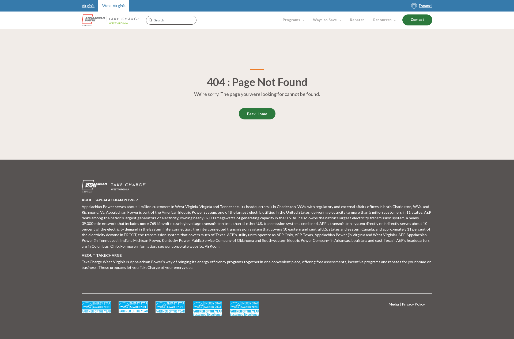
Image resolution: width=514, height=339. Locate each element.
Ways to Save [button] (325, 19)
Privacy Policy (413, 304)
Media (394, 304)
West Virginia (114, 5)
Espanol (425, 5)
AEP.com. (212, 246)
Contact (417, 20)
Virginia (88, 5)
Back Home (257, 113)
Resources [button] (382, 19)
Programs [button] (291, 19)
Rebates (357, 19)
